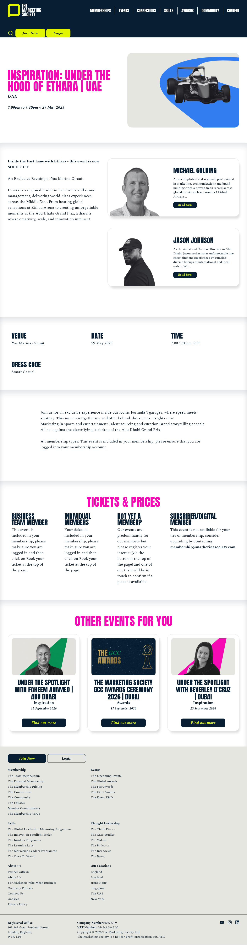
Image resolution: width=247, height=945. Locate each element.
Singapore (98, 888)
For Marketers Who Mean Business (32, 882)
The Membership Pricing (25, 786)
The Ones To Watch (21, 856)
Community (210, 11)
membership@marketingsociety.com (202, 547)
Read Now (185, 205)
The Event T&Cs (102, 797)
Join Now (30, 33)
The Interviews (101, 851)
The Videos (99, 840)
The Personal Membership (26, 781)
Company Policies (20, 888)
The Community (19, 797)
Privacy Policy (17, 904)
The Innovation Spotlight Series (30, 834)
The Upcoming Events (106, 776)
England (96, 872)
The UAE (97, 893)
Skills (168, 11)
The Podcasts (100, 845)
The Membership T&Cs (24, 813)
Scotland (97, 877)
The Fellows (16, 803)
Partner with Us (19, 872)
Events (124, 11)
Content (233, 11)
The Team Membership (24, 776)
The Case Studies (103, 834)
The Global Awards (104, 781)
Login (58, 33)
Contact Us (16, 893)
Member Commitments (24, 808)
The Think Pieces (103, 829)
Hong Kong (99, 882)
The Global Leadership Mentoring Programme (40, 829)
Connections (146, 11)
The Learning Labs (21, 845)
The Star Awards (102, 786)
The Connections (19, 792)
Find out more (43, 723)
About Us (14, 877)
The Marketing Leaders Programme (32, 851)
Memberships (100, 11)
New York (97, 899)
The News (98, 856)
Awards (187, 11)
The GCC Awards (103, 792)
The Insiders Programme (25, 840)
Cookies (13, 899)
